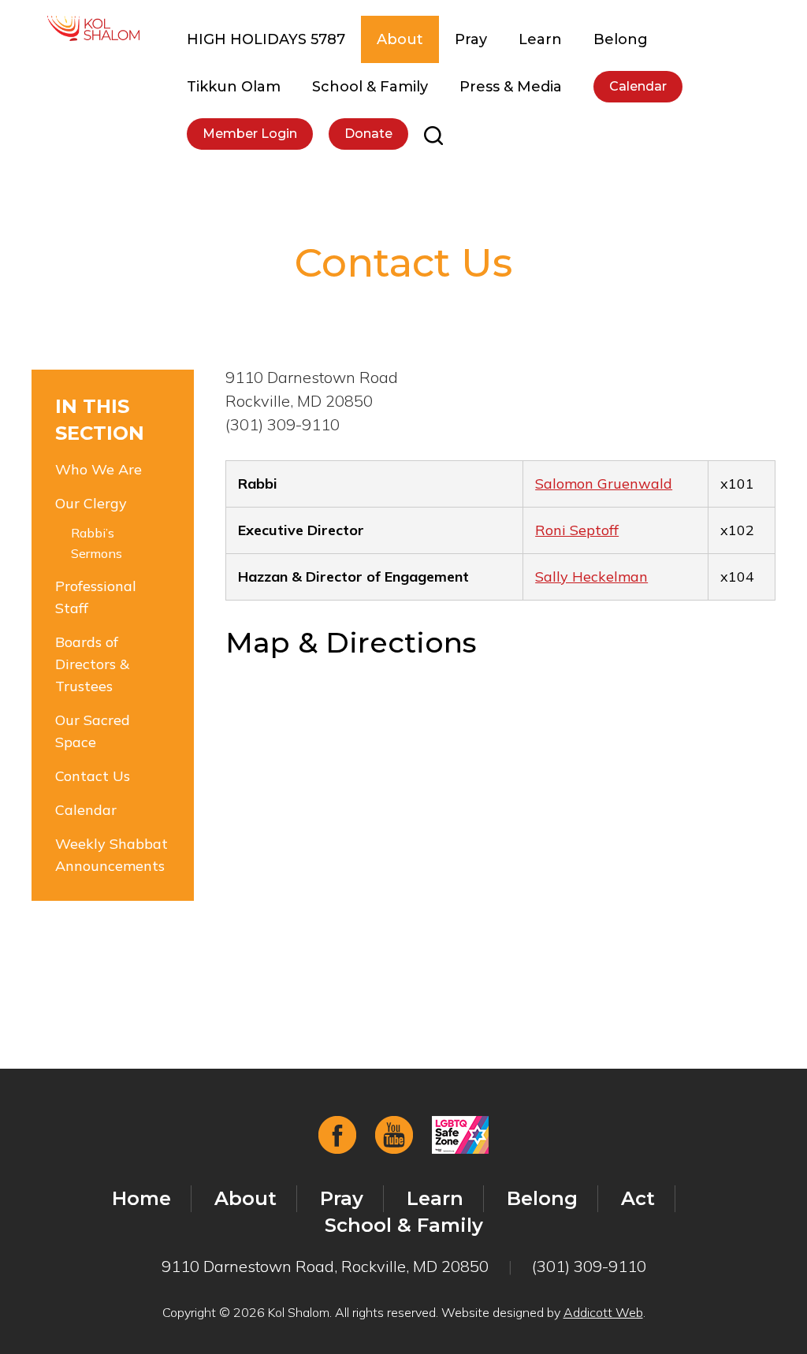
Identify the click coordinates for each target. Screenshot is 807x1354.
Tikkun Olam (234, 86)
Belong (620, 39)
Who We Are (98, 469)
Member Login (250, 133)
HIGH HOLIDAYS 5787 (266, 39)
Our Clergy (91, 503)
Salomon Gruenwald (603, 483)
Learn (540, 39)
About (400, 39)
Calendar (638, 86)
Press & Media (510, 86)
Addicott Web (603, 1312)
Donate (368, 133)
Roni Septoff (577, 530)
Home (141, 1198)
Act (638, 1198)
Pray (471, 39)
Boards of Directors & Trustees (92, 664)
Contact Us (92, 776)
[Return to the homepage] (93, 28)
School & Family (370, 86)
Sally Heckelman (591, 576)
